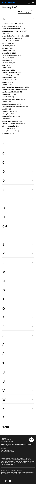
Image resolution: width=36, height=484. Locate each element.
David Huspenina (18, 470)
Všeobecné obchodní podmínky (9, 472)
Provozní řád (4, 473)
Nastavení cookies (23, 473)
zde (14, 464)
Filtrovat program (26, 12)
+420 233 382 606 (6, 450)
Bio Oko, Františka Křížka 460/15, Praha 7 (7, 440)
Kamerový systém (13, 473)
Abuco (8, 470)
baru (25, 461)
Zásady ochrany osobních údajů (26, 472)
